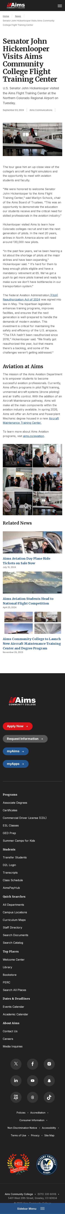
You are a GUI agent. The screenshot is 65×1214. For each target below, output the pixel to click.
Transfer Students (15, 857)
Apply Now (15, 726)
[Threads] (32, 1097)
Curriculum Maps (14, 920)
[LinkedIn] (15, 1080)
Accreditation (37, 1112)
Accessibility (49, 1127)
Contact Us (10, 1031)
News (18, 16)
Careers (8, 1039)
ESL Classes (11, 825)
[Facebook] (32, 1064)
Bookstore (9, 974)
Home (6, 16)
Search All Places (14, 990)
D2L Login (9, 865)
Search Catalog (13, 942)
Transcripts (10, 872)
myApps (13, 764)
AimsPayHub (11, 887)
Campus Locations (15, 912)
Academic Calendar (15, 1014)
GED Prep (9, 833)
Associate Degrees (15, 802)
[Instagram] (49, 1064)
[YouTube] (32, 1080)
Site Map (49, 1135)
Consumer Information (31, 1120)
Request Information (22, 739)
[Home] (22, 701)
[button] (17, 455)
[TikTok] (49, 1097)
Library (7, 967)
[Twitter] (15, 1064)
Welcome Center (14, 959)
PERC (6, 982)
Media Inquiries (13, 1046)
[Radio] (15, 1097)
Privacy (35, 1135)
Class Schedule (13, 880)
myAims (13, 751)
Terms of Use (18, 1135)
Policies (21, 1112)
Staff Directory (12, 927)
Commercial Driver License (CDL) (25, 818)
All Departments (13, 904)
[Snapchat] (49, 1080)
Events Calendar (13, 1006)
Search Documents (15, 935)
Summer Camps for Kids (19, 840)
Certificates (10, 810)
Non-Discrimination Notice (22, 1127)
